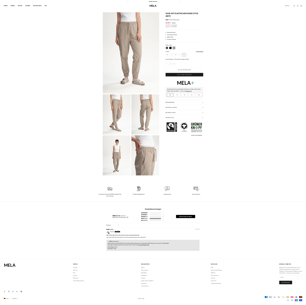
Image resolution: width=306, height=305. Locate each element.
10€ (199, 95)
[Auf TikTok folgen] (13, 291)
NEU (46, 5)
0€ (170, 95)
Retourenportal (215, 275)
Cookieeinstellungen (216, 283)
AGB (212, 267)
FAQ (74, 272)
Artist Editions (144, 286)
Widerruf (213, 272)
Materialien (144, 272)
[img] (109, 229)
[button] (169, 19)
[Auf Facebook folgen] (4, 291)
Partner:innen (144, 270)
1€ (177, 95)
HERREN (13, 5)
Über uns (75, 270)
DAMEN (5, 5)
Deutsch (287, 5)
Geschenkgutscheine (78, 280)
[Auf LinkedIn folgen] (17, 291)
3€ (184, 95)
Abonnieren (286, 282)
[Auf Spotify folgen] (21, 291)
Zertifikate (143, 275)
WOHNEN (27, 5)
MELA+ (143, 267)
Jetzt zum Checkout (184, 74)
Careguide (143, 283)
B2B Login (75, 278)
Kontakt (75, 267)
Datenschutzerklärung (216, 270)
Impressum (213, 280)
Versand (175, 25)
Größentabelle (199, 51)
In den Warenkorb (184, 69)
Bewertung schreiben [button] (185, 216)
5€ (191, 95)
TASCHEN (20, 5)
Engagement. (188, 91)
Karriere (75, 275)
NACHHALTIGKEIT (37, 5)
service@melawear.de (143, 244)
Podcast (143, 278)
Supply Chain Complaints (147, 280)
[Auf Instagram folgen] (9, 291)
